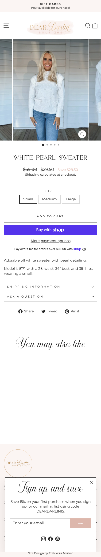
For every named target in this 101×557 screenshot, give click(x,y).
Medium (49, 199)
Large (71, 199)
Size (50, 191)
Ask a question (25, 296)
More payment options (50, 241)
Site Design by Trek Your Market (50, 553)
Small (28, 199)
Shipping (32, 174)
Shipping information (34, 286)
